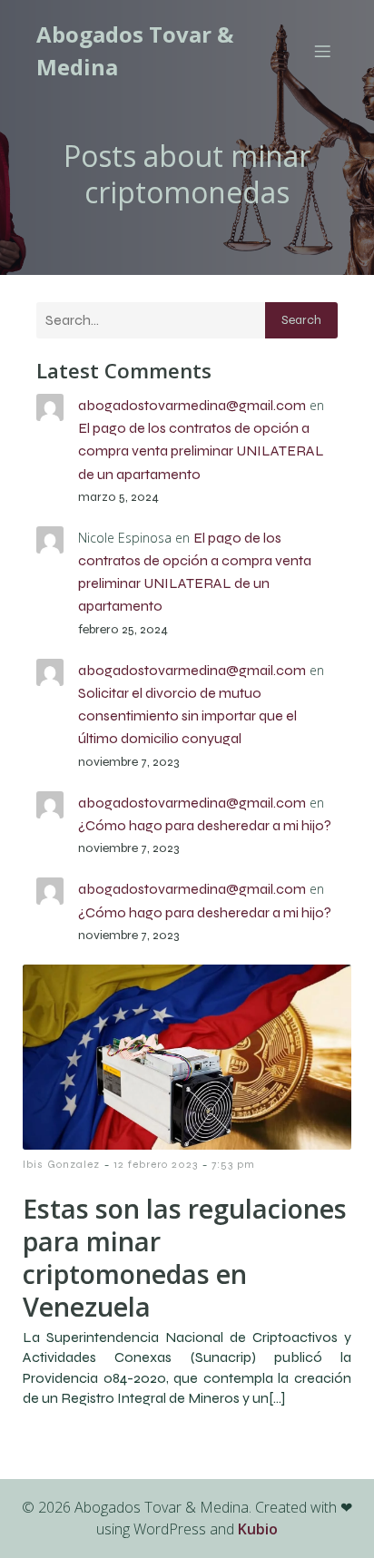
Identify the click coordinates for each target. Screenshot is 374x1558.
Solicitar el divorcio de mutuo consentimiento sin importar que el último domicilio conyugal (187, 715)
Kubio (258, 1529)
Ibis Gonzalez (61, 1164)
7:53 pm (233, 1164)
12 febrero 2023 (155, 1164)
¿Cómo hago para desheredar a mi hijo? (204, 825)
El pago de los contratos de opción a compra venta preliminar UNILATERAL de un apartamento (201, 450)
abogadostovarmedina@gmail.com (192, 405)
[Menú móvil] (322, 50)
